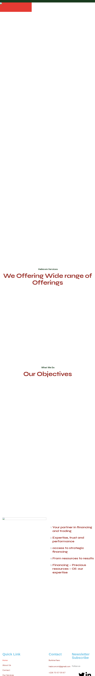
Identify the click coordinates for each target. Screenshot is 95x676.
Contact (6, 670)
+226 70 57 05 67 (57, 672)
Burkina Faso (54, 660)
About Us (6, 665)
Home (5, 660)
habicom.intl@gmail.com (59, 666)
